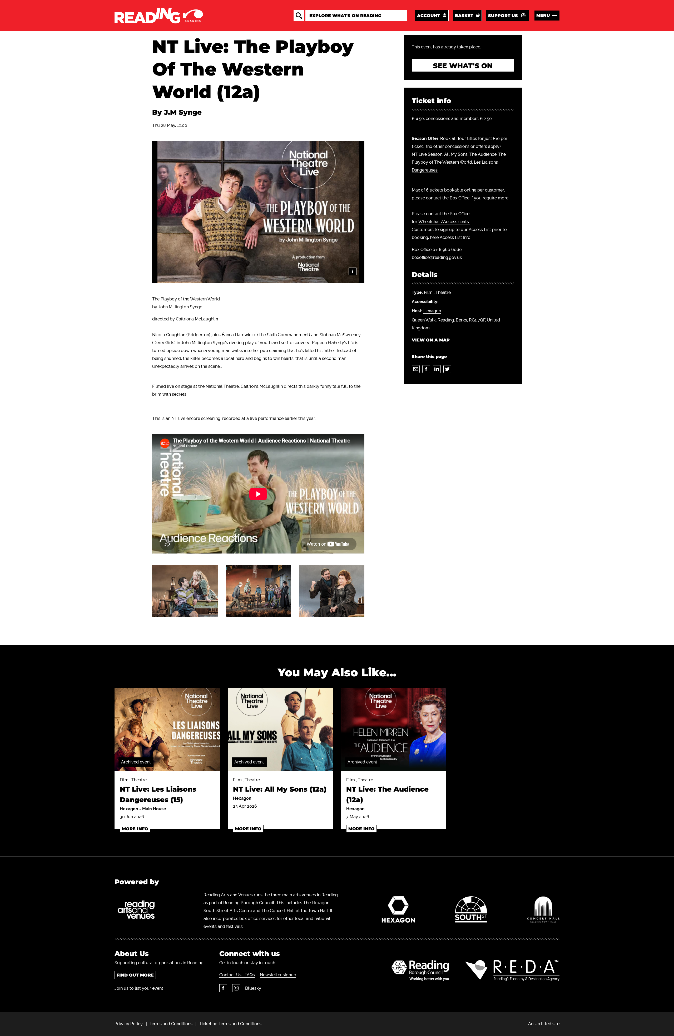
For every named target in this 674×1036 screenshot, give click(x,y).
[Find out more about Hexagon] (398, 910)
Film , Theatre (158, 790)
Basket (464, 15)
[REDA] (512, 970)
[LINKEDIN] (437, 369)
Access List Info (455, 237)
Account (428, 15)
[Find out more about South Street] (471, 910)
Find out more (135, 975)
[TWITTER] (447, 369)
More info (135, 828)
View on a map (431, 340)
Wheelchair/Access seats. (444, 221)
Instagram (236, 988)
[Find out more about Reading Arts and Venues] (139, 910)
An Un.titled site (543, 1023)
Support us (503, 15)
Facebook (223, 988)
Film (428, 292)
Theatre (443, 292)
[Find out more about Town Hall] (543, 910)
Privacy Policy (129, 1023)
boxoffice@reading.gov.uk (437, 257)
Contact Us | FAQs (237, 974)
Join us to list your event (139, 988)
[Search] (299, 15)
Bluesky (253, 988)
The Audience (483, 154)
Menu (543, 15)
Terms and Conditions (171, 1023)
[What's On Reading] (159, 15)
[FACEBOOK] (426, 369)
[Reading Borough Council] (420, 970)
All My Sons (456, 154)
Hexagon (432, 310)
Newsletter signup (278, 974)
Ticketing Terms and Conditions (230, 1023)
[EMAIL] (416, 369)
